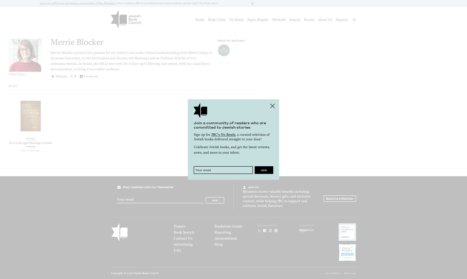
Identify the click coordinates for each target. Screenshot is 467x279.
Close (272, 105)
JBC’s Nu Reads (223, 134)
